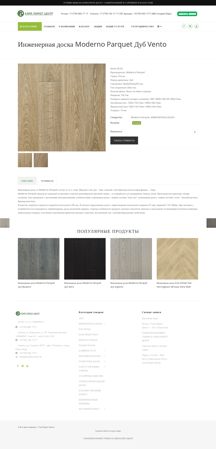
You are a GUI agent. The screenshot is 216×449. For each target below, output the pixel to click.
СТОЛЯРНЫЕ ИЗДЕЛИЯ (91, 375)
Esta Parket (84, 329)
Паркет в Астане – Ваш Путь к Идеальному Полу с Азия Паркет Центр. (155, 358)
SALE (81, 318)
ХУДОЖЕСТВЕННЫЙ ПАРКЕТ (90, 392)
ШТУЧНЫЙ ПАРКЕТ (89, 408)
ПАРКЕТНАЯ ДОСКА (89, 361)
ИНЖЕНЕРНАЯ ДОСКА (163, 117)
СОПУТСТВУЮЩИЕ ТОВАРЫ (89, 368)
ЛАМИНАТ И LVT (87, 350)
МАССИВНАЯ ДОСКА (90, 355)
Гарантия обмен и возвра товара (108, 431)
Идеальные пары (150, 318)
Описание (27, 180)
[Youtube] (196, 26)
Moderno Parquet (140, 117)
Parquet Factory (87, 345)
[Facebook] (184, 26)
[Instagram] (190, 26)
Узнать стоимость (124, 140)
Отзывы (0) (47, 180)
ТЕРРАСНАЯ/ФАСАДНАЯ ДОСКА (91, 383)
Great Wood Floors (88, 334)
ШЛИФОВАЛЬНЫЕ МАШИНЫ (88, 401)
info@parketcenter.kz (30, 356)
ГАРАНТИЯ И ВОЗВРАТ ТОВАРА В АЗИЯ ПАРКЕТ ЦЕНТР (155, 336)
